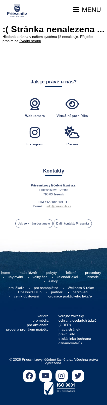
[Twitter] (78, 376)
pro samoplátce (46, 288)
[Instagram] (61, 376)
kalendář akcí (67, 277)
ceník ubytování (26, 296)
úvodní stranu (30, 41)
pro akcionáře (38, 325)
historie (93, 277)
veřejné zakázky (71, 316)
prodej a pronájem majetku (27, 329)
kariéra (43, 316)
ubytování (15, 277)
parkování (80, 292)
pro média (41, 320)
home (5, 273)
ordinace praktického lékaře (70, 296)
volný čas (40, 277)
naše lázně (28, 273)
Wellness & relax (81, 288)
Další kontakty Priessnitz (72, 223)
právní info (66, 334)
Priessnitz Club (30, 292)
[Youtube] (45, 376)
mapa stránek (69, 329)
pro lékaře (16, 288)
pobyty (51, 273)
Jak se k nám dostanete (34, 223)
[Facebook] (29, 376)
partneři (57, 292)
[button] (87, 9)
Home (17, 10)
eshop (53, 281)
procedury (93, 273)
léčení (71, 273)
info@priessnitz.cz (59, 206)
